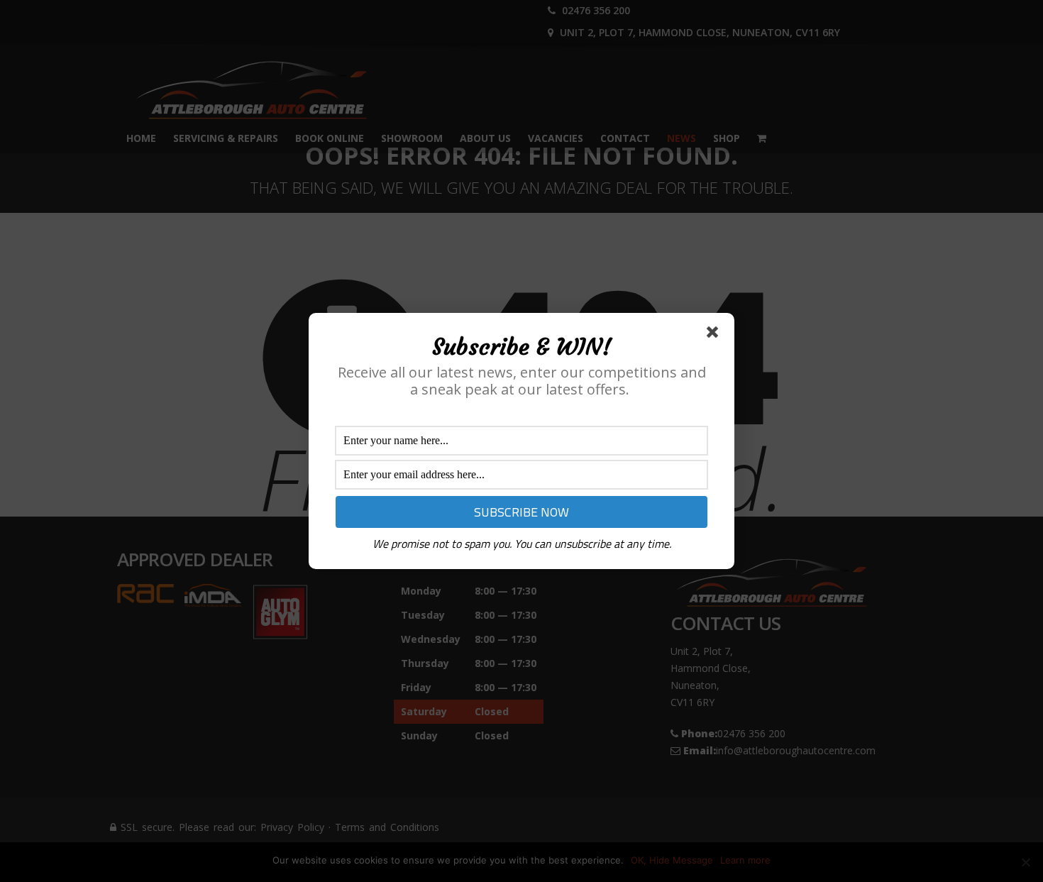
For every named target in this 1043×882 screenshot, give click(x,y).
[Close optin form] (715, 334)
